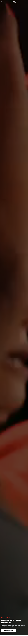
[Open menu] (2, 2)
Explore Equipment (8, 630)
